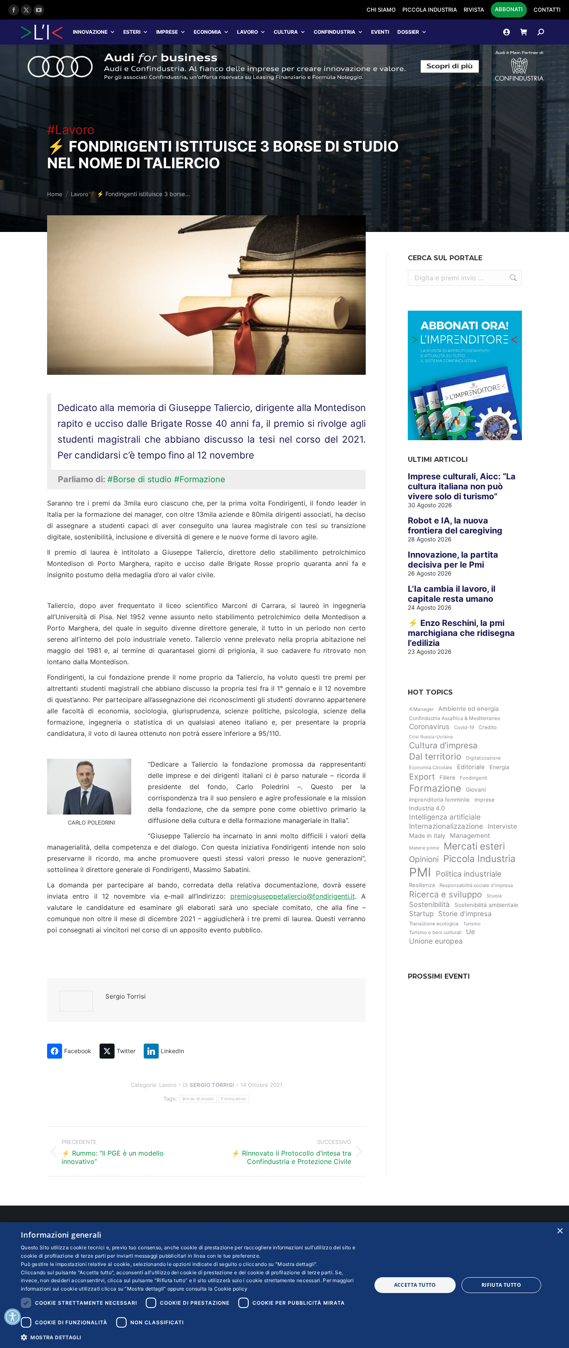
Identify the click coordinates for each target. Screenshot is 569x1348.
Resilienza (422, 885)
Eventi (380, 32)
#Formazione (199, 479)
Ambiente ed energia (468, 709)
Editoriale (471, 767)
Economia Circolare (430, 767)
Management (470, 836)
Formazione (233, 1098)
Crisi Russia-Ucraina (431, 737)
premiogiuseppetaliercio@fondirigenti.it (292, 896)
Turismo (472, 924)
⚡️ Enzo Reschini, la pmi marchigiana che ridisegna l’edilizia (461, 633)
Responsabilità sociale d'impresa (476, 885)
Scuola (494, 896)
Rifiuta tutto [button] (501, 1284)
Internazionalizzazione (446, 826)
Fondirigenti (473, 778)
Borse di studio (198, 1098)
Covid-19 (464, 727)
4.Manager (421, 709)
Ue (470, 932)
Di (208, 1084)
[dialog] (284, 1285)
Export (422, 777)
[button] (191, 1337)
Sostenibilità (429, 904)
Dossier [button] (408, 32)
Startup (421, 913)
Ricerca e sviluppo (445, 894)
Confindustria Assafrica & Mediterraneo (454, 718)
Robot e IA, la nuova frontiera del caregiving (455, 526)
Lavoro (247, 32)
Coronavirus (429, 726)
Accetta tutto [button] (415, 1284)
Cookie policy (231, 1289)
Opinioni (424, 859)
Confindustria (334, 32)
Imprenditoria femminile (439, 799)
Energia (499, 767)
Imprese (167, 32)
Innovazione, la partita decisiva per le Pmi (453, 560)
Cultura (286, 32)
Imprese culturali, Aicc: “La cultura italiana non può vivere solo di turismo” (462, 486)
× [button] (560, 1231)
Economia (207, 32)
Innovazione (90, 32)
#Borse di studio (139, 479)
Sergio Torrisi (125, 996)
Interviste (502, 826)
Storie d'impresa (465, 913)
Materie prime (424, 848)
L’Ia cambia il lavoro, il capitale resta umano (451, 594)
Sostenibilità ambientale (486, 905)
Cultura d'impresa (443, 745)
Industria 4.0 (427, 808)
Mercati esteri (474, 846)
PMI (420, 872)
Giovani (476, 789)
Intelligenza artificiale (445, 817)
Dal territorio (435, 756)
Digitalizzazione (483, 758)
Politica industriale (469, 873)
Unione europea (436, 941)
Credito (488, 727)
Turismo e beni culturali (435, 932)
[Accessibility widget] (12, 1316)
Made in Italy (427, 836)
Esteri (131, 32)
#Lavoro (71, 129)
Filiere (447, 777)
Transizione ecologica (434, 924)
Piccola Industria (479, 858)
